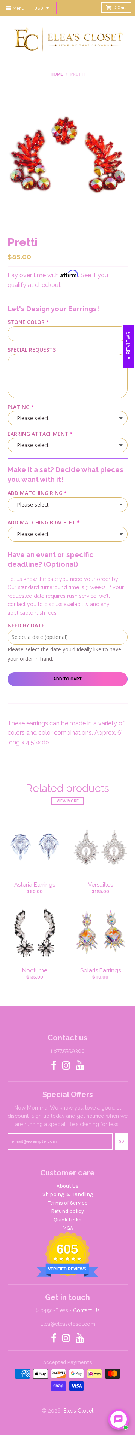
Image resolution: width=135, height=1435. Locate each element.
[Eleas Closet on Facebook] (54, 1066)
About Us (68, 1186)
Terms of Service (67, 1203)
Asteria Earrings (34, 884)
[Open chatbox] (118, 1419)
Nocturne (34, 970)
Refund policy (67, 1211)
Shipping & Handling (67, 1194)
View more (68, 801)
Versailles (100, 884)
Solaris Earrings (100, 970)
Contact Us (86, 1310)
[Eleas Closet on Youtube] (80, 1066)
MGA (67, 1228)
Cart (119, 7)
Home (57, 74)
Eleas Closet (78, 1411)
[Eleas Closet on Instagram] (66, 1066)
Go (121, 1141)
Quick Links (68, 1220)
